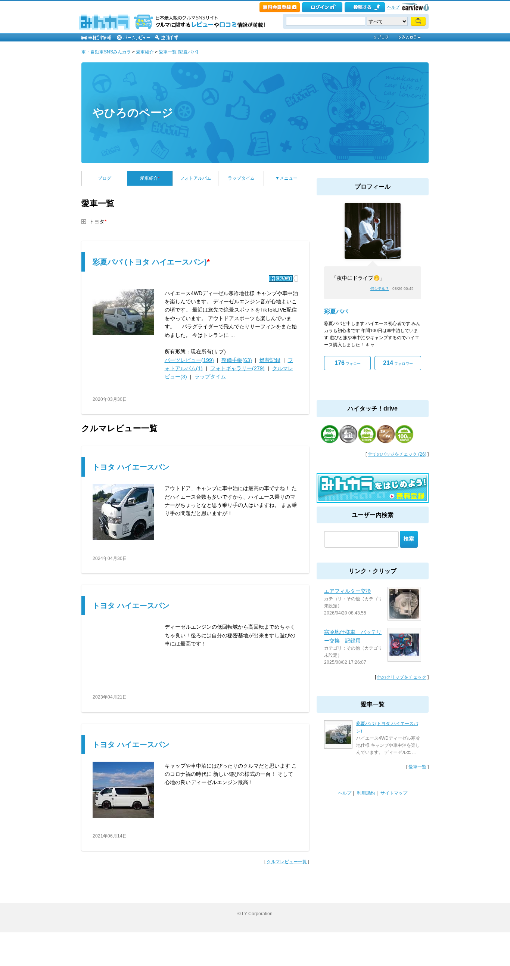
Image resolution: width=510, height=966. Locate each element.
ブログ (104, 178)
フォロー (348, 363)
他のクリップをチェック (401, 677)
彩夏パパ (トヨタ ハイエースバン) (151, 262)
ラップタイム (241, 178)
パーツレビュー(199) (189, 360)
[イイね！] (281, 278)
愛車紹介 (145, 52)
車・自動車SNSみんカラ (106, 52)
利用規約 (366, 793)
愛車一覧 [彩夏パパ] (178, 52)
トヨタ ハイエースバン (131, 467)
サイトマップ (393, 793)
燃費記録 (269, 360)
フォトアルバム (195, 178)
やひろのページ (133, 112)
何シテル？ (379, 289)
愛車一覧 (417, 767)
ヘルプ (393, 7)
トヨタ (97, 222)
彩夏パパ (336, 311)
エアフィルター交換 (347, 591)
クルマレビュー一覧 (287, 861)
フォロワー (398, 363)
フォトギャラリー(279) (237, 368)
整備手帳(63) (236, 360)
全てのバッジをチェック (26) (397, 454)
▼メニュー (286, 178)
